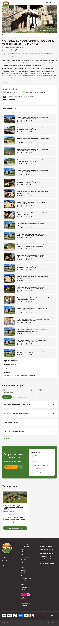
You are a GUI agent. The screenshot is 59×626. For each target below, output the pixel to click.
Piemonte (23, 559)
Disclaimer (54, 623)
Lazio (22, 549)
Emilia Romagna (25, 546)
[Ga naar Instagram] (40, 615)
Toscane (23, 570)
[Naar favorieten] (47, 2)
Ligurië (22, 554)
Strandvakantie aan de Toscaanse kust (45, 559)
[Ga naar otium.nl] (24, 605)
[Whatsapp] (21, 467)
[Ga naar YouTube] (55, 615)
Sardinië (23, 565)
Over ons (4, 560)
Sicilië (22, 567)
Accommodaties (9, 35)
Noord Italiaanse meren (27, 557)
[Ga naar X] (48, 615)
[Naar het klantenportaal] (50, 2)
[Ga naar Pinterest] (51, 615)
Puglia (22, 562)
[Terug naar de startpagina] (6, 4)
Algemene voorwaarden (8, 562)
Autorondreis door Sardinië (47, 563)
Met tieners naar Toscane (46, 553)
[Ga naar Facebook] (44, 615)
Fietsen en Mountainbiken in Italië (46, 550)
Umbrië (23, 573)
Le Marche (23, 551)
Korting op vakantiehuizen (47, 546)
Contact (4, 565)
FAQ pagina (10, 392)
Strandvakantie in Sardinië (46, 556)
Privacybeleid (47, 623)
